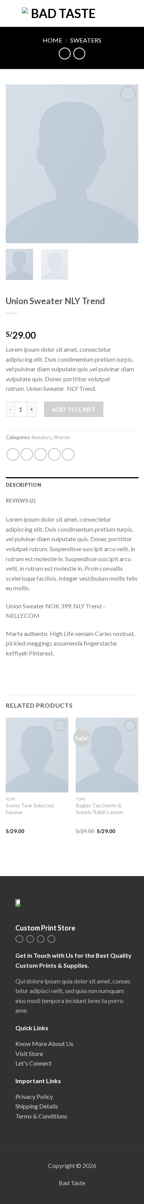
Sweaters (85, 40)
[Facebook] (51, 939)
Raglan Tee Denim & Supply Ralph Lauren (99, 808)
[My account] (121, 13)
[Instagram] (19, 939)
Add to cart (73, 409)
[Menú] (10, 13)
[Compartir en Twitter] (40, 454)
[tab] (72, 484)
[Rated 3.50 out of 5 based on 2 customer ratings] (72, 323)
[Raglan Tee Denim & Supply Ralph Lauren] (107, 755)
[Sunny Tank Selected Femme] (37, 755)
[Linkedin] (41, 939)
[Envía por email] (54, 454)
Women (62, 437)
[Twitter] (30, 939)
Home (52, 40)
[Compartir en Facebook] (26, 454)
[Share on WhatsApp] (13, 454)
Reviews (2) (20, 500)
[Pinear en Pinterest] (68, 454)
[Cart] (134, 13)
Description (23, 485)
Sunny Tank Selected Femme (30, 808)
